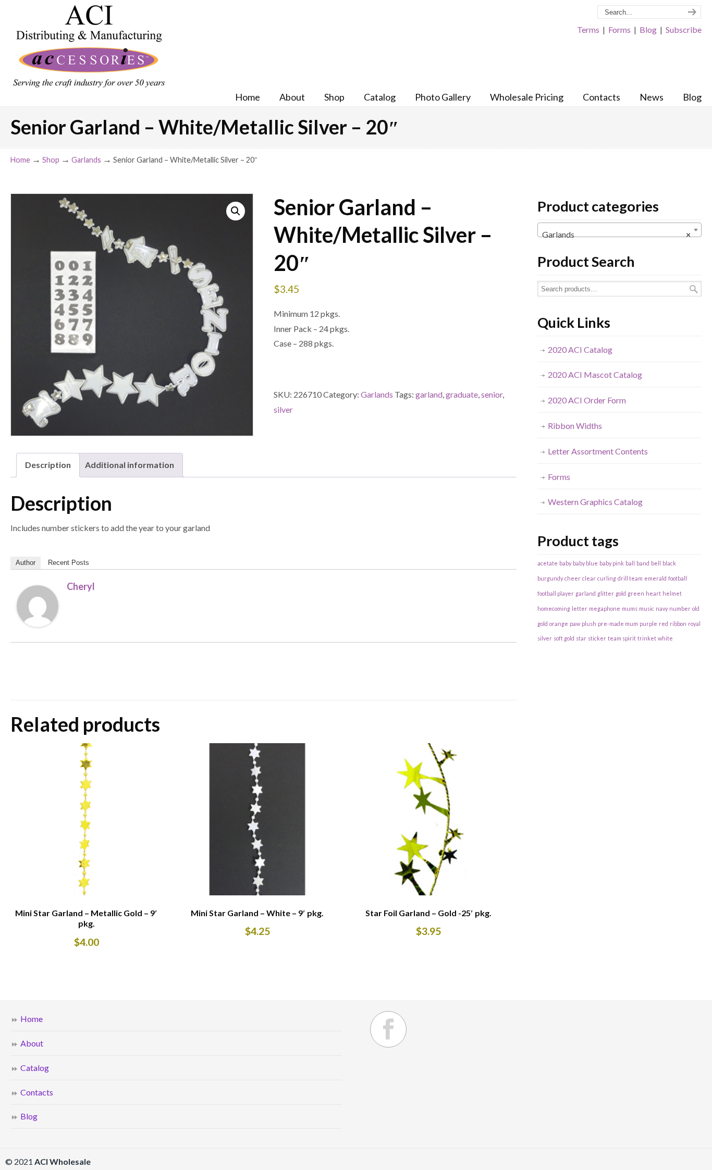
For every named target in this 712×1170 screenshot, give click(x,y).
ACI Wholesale (88, 47)
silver (283, 409)
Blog (648, 29)
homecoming (553, 608)
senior (491, 394)
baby (565, 563)
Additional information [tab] (129, 465)
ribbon (678, 623)
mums (629, 608)
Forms (619, 29)
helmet (672, 593)
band (642, 563)
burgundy (550, 578)
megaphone (604, 608)
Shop (50, 159)
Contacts (36, 1092)
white (665, 638)
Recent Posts (68, 562)
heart (653, 593)
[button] (235, 211)
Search (693, 289)
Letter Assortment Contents (598, 451)
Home (20, 159)
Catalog (34, 1068)
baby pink (611, 563)
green (636, 593)
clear (589, 578)
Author (25, 562)
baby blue (585, 563)
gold (621, 593)
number (680, 608)
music (646, 608)
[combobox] (619, 230)
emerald (655, 578)
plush (589, 623)
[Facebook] (388, 1029)
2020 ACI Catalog (580, 349)
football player (555, 593)
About (31, 1043)
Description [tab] (48, 465)
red (663, 623)
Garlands (86, 159)
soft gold (564, 638)
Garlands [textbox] (616, 234)
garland (429, 394)
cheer (572, 578)
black (669, 563)
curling (606, 578)
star (581, 638)
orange (558, 623)
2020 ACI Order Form (587, 400)
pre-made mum (618, 623)
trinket (646, 638)
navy (662, 608)
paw (575, 623)
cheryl (81, 586)
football (677, 578)
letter (579, 608)
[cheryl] (37, 624)
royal (694, 623)
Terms (588, 29)
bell (656, 563)
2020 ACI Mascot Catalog (595, 374)
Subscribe (684, 29)
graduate (462, 394)
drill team (630, 578)
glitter (605, 593)
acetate (547, 563)
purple (648, 623)
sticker (597, 638)
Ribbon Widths (575, 425)
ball (630, 563)
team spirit (622, 638)
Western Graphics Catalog (595, 502)
